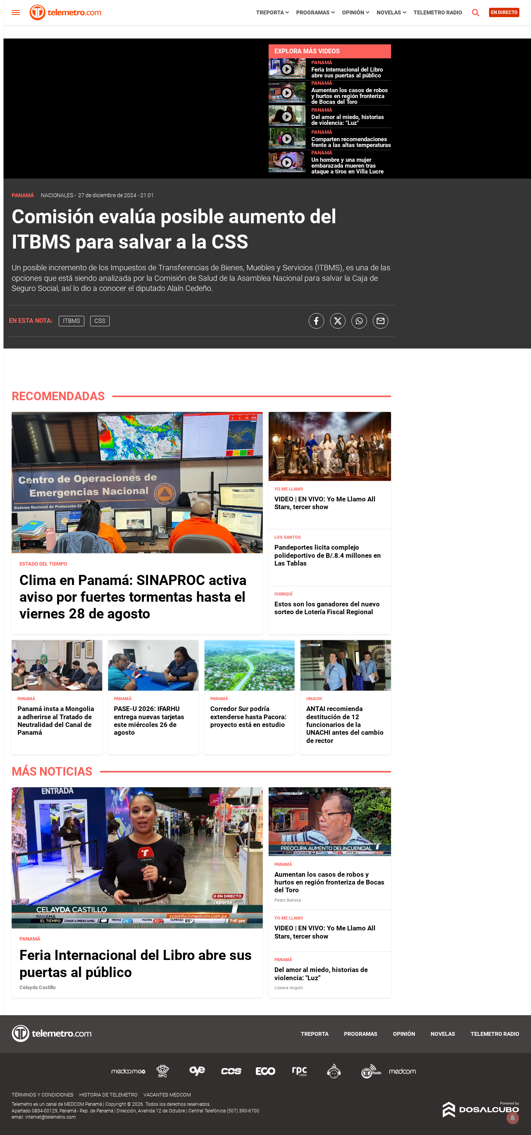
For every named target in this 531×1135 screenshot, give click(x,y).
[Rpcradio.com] (300, 1077)
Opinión (353, 12)
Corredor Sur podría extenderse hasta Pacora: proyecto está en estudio (248, 717)
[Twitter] (338, 321)
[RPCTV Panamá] (163, 1077)
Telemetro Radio (438, 12)
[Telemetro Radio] (368, 1077)
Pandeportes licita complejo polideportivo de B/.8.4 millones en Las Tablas (327, 555)
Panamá (321, 62)
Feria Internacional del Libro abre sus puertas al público (347, 72)
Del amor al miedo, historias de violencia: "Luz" (347, 120)
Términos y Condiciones (42, 1095)
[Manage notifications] (513, 1118)
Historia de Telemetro (108, 1095)
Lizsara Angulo (288, 987)
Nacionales (57, 195)
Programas (313, 12)
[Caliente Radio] (334, 1077)
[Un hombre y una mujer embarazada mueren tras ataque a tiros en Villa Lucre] (287, 170)
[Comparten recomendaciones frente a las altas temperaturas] (287, 146)
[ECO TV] (265, 1077)
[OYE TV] (197, 1077)
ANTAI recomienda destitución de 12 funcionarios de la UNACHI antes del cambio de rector (345, 724)
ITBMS (71, 320)
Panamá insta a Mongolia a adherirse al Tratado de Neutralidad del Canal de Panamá (55, 720)
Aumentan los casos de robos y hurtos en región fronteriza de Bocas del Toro (349, 96)
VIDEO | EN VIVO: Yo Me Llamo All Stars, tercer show (325, 503)
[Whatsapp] (359, 321)
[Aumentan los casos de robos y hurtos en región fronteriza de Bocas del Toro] (287, 100)
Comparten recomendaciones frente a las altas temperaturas (351, 142)
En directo (504, 12)
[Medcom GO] (129, 1077)
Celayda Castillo (37, 987)
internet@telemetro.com (50, 1117)
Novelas (389, 12)
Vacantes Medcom (167, 1095)
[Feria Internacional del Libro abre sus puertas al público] (287, 77)
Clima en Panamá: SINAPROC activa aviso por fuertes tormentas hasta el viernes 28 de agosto (132, 597)
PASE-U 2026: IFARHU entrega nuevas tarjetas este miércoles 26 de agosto (149, 720)
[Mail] (380, 321)
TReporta (270, 12)
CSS (99, 320)
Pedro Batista (287, 900)
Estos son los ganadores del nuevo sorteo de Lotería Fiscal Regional (327, 608)
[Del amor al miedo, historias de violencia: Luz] (287, 124)
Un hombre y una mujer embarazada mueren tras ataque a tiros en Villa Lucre (347, 165)
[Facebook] (316, 321)
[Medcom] (402, 1077)
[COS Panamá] (231, 1077)
